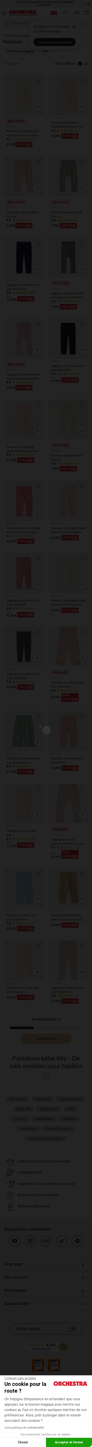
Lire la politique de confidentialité (24, 1427)
